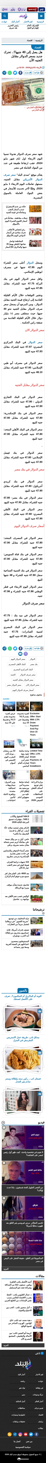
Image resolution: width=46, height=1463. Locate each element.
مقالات (40, 1428)
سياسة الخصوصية (23, 1447)
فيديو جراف (38, 1408)
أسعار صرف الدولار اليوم (23, 690)
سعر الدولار (35, 342)
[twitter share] (15, 73)
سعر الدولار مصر (14, 685)
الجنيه (13, 675)
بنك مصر (34, 664)
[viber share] (26, 654)
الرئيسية (40, 22)
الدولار (30, 262)
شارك (27, 73)
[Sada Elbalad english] (5, 9)
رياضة (23, 1381)
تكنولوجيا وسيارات (18, 1415)
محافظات (21, 1408)
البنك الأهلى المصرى (17, 664)
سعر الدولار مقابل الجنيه (23, 680)
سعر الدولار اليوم (18, 659)
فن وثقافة (39, 1388)
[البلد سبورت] (32, 9)
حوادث (40, 1381)
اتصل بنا (17, 1441)
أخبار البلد (15, 22)
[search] (5, 16)
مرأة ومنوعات (38, 1395)
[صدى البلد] (23, 16)
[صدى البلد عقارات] (12, 9)
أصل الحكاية (20, 1401)
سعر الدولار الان (32, 685)
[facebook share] (20, 73)
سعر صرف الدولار (27, 675)
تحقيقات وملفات (19, 1422)
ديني (23, 1395)
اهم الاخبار (28, 22)
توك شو (22, 1388)
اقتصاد (29, 40)
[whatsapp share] (10, 73)
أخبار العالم (39, 1401)
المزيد (5, 1269)
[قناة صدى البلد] (41, 9)
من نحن (29, 1441)
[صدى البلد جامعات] (21, 9)
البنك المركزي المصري (23, 669)
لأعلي (38, 1353)
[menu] (41, 16)
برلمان (40, 1422)
